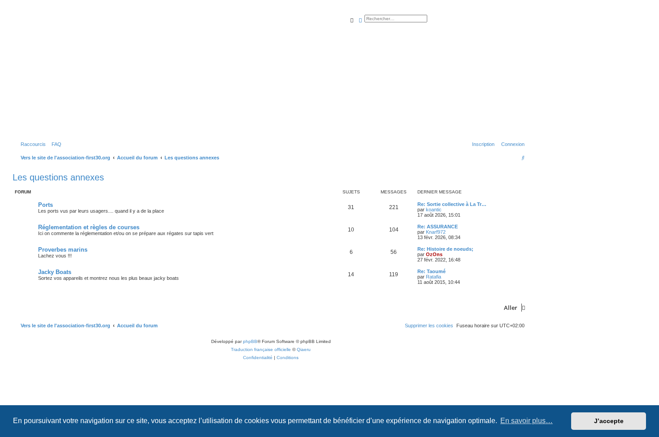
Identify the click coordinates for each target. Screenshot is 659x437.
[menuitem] (54, 144)
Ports (45, 204)
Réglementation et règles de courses (88, 227)
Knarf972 (436, 232)
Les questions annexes (58, 177)
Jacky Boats (54, 272)
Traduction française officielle (261, 349)
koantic (434, 209)
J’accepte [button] (609, 420)
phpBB (250, 341)
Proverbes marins (62, 249)
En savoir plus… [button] (526, 420)
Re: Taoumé (431, 271)
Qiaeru (304, 349)
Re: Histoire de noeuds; (445, 249)
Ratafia (433, 276)
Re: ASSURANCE (437, 226)
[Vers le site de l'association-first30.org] (154, 73)
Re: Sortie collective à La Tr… (451, 204)
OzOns (434, 254)
